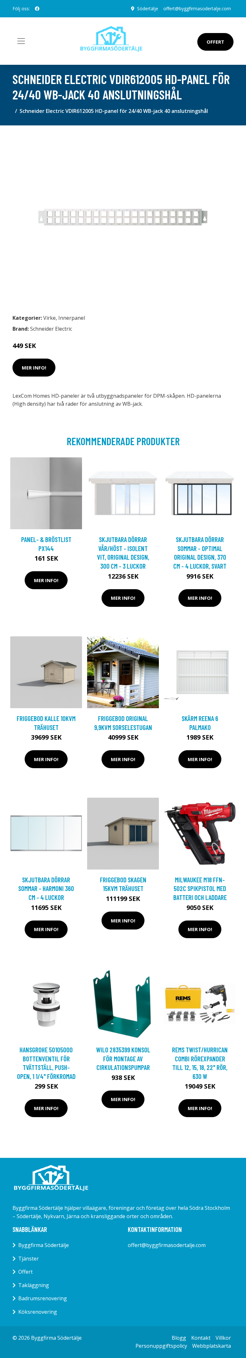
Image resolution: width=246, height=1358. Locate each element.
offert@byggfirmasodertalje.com (197, 8)
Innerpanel (71, 317)
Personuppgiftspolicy (161, 1345)
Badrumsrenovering (42, 1298)
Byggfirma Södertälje (43, 1245)
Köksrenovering (37, 1311)
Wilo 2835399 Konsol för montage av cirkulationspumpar (123, 1058)
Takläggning (33, 1285)
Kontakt (200, 1337)
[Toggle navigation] (21, 41)
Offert (215, 41)
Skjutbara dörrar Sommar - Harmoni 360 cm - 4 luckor (46, 888)
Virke (49, 317)
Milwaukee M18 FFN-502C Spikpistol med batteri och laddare (200, 888)
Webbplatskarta (211, 1345)
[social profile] (37, 9)
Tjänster (28, 1258)
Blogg (179, 1337)
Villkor (223, 1337)
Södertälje (147, 8)
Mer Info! (34, 367)
